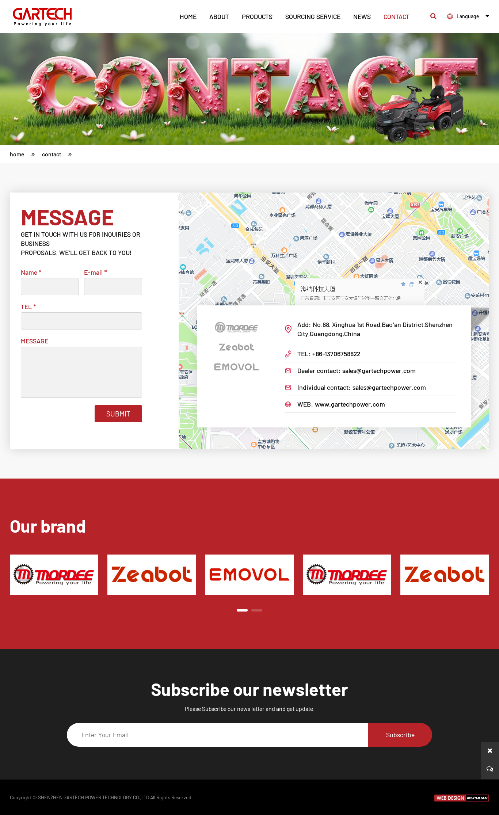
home (188, 16)
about (219, 16)
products (257, 16)
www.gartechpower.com (350, 404)
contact (397, 16)
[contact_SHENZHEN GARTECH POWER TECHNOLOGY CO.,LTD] (46, 16)
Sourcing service (312, 16)
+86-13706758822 (336, 354)
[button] (242, 610)
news (362, 16)
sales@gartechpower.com (379, 370)
